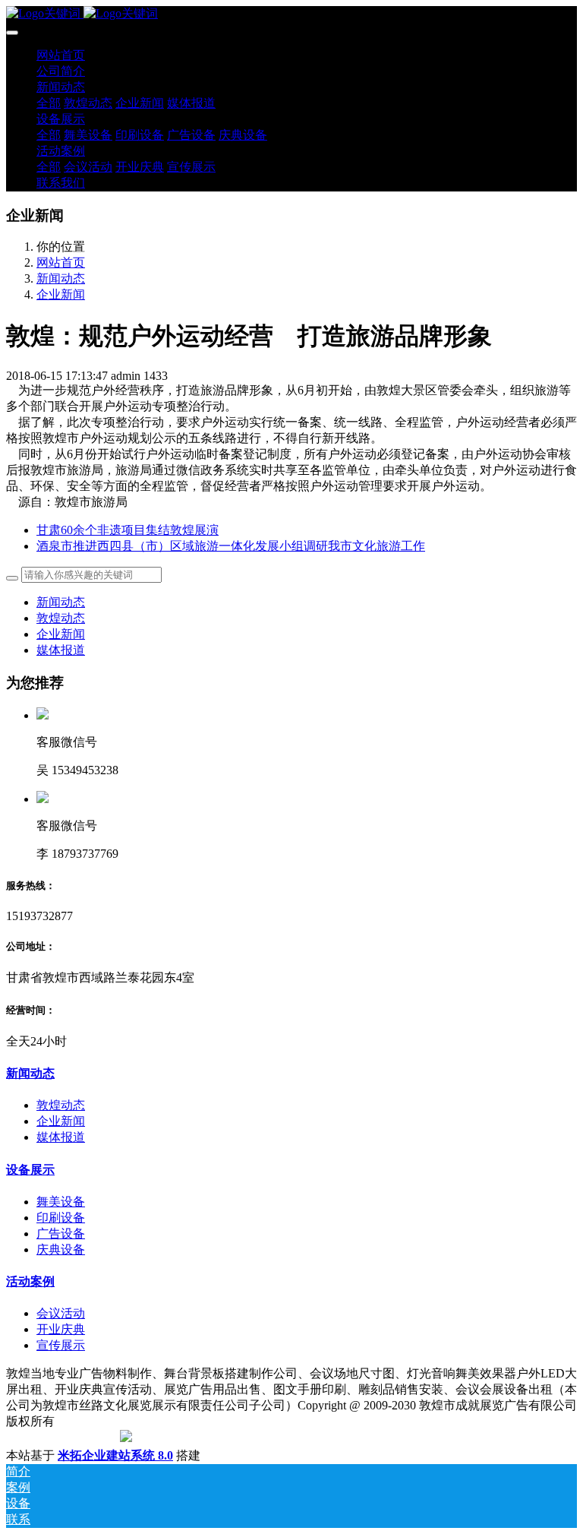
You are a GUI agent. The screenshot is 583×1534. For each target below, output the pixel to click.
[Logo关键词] (291, 14)
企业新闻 (60, 294)
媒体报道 (60, 650)
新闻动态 (60, 278)
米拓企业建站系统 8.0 (115, 1455)
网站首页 (60, 55)
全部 (48, 102)
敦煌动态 (60, 618)
